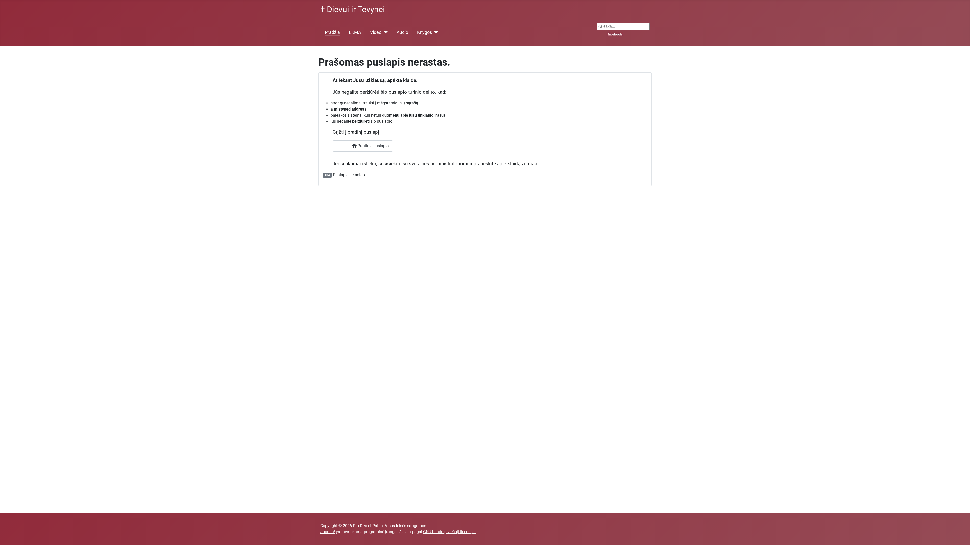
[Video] (384, 32)
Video (375, 32)
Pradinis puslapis (373, 145)
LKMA (355, 32)
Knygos (424, 32)
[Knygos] (435, 32)
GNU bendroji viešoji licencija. (449, 531)
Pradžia (332, 32)
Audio (402, 32)
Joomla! (327, 531)
